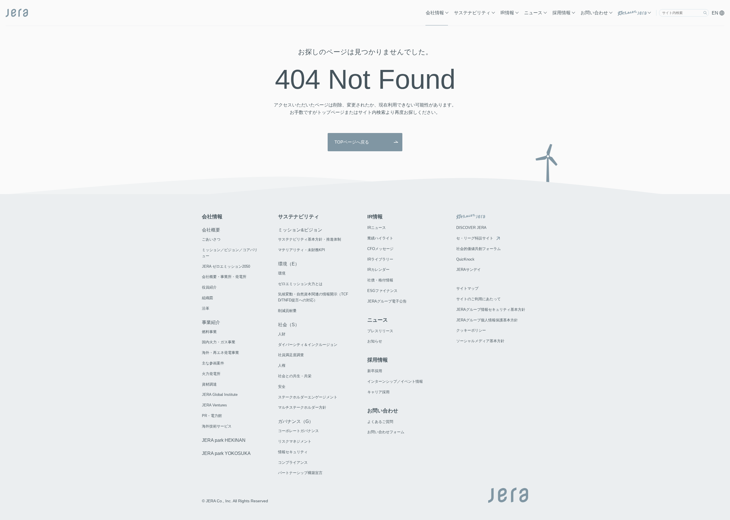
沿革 (205, 308)
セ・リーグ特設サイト (474, 238)
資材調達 (209, 384)
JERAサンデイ (468, 269)
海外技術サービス (217, 426)
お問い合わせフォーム (385, 432)
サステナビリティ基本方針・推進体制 (309, 239)
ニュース (533, 12)
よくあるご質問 (380, 422)
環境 (281, 273)
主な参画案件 (213, 363)
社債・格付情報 (380, 280)
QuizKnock (465, 259)
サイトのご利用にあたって (478, 299)
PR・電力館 (212, 416)
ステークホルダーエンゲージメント (307, 397)
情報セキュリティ (293, 452)
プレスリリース (380, 331)
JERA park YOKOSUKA (226, 453)
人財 (281, 334)
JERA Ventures (214, 405)
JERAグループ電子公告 (387, 301)
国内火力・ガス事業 (218, 342)
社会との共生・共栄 (294, 376)
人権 (281, 365)
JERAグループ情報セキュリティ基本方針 (490, 309)
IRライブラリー (380, 259)
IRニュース (376, 227)
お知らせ (374, 341)
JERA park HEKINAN (224, 440)
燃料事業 (209, 332)
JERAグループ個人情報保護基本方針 (487, 320)
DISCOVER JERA (471, 227)
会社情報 (435, 12)
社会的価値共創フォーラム (478, 249)
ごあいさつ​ (211, 239)
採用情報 (561, 12)
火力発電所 (211, 374)
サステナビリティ (472, 12)
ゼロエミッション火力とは (300, 284)
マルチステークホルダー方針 (302, 407)
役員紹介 (209, 287)
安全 (281, 386)
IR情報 (507, 12)
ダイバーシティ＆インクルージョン (307, 344)
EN (715, 13)
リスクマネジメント (294, 441)
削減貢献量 (287, 311)
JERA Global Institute (220, 394)
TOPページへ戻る (351, 142)
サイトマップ (467, 288)
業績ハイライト (380, 238)
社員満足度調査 (291, 355)
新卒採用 (374, 371)
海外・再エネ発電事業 (220, 352)
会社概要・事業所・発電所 (224, 277)
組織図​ (207, 298)
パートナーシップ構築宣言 (300, 473)
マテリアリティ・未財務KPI (301, 250)
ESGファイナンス (382, 291)
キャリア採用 (378, 392)
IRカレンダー (378, 269)
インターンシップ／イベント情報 (395, 381)
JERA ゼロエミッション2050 (226, 266)
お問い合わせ (594, 12)
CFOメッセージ (380, 249)
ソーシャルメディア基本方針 (480, 341)
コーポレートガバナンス (298, 431)
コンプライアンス (293, 462)
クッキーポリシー (471, 330)
